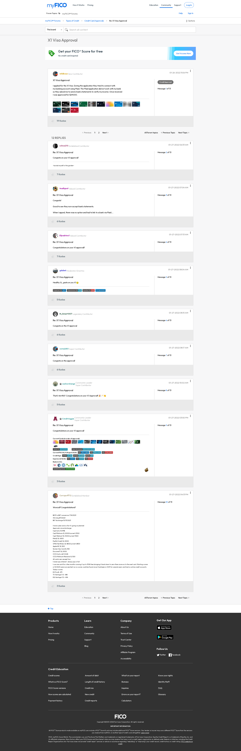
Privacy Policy (126, 646)
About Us (124, 627)
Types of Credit (72, 20)
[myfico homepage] (57, 5)
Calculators (126, 700)
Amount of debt (92, 675)
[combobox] (130, 30)
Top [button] (51, 608)
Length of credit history (95, 682)
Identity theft (164, 682)
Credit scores (54, 675)
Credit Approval (165, 82)
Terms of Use (126, 633)
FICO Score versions (57, 688)
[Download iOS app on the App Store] (164, 628)
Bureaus (125, 682)
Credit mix (89, 688)
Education (153, 5)
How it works (53, 633)
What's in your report (131, 675)
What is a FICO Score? (58, 682)
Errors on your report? (131, 694)
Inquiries (125, 688)
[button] (190, 70)
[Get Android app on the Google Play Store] (165, 637)
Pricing (90, 5)
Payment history (55, 700)
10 (167, 502)
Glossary (162, 694)
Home (50, 627)
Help (181, 13)
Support (177, 5)
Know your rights (165, 675)
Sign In (190, 13)
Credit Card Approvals (94, 20)
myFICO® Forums (70, 13)
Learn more (145, 733)
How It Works (78, 5)
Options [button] (191, 20)
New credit (89, 694)
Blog (86, 646)
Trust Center (125, 639)
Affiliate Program (127, 652)
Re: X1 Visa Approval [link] (118, 20)
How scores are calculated (59, 694)
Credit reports (91, 700)
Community (166, 5)
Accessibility (125, 658)
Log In (189, 5)
